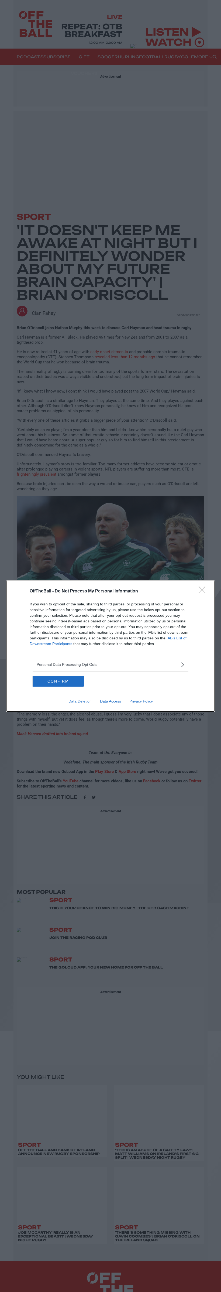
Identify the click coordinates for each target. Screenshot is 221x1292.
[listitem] (110, 664)
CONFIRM (58, 681)
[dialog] (110, 646)
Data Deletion (80, 701)
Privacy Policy (141, 701)
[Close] (204, 591)
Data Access (110, 701)
